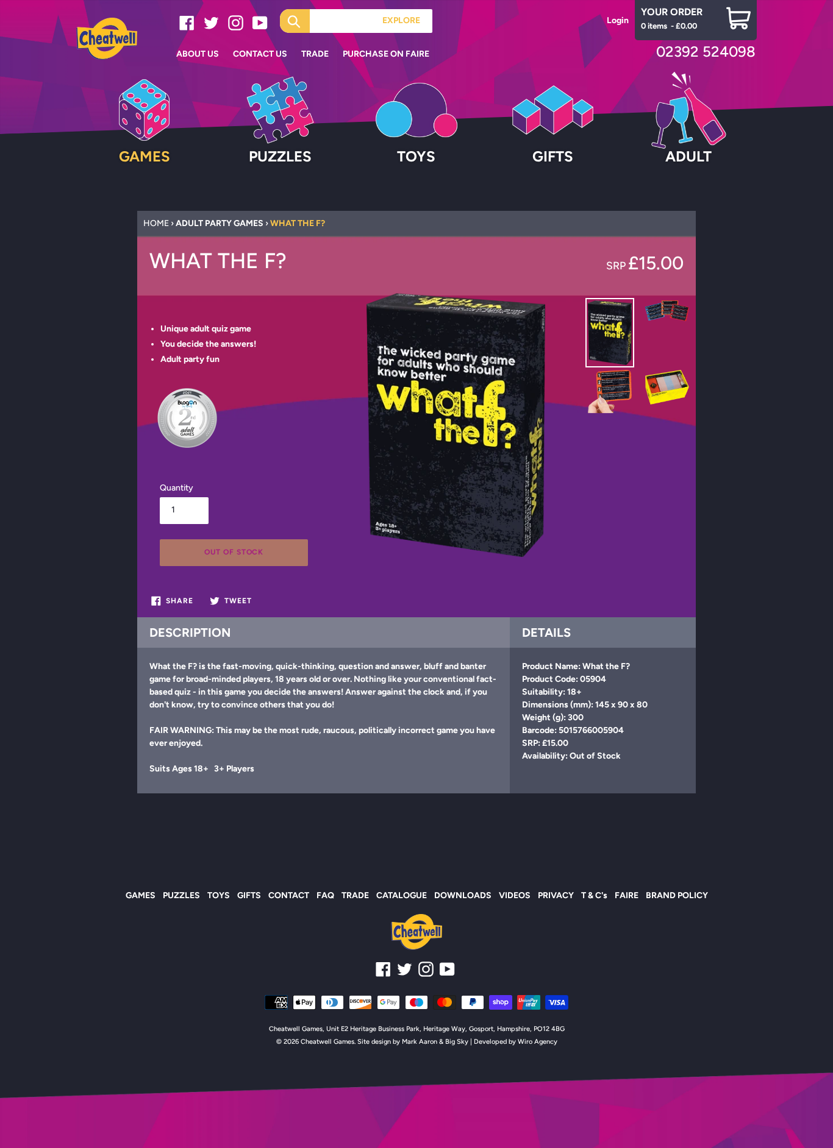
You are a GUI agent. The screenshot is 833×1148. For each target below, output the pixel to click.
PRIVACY (556, 895)
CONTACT (288, 895)
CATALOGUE (401, 895)
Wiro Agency (537, 1042)
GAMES (141, 895)
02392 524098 (706, 51)
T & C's (594, 895)
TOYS (218, 895)
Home (156, 223)
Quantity (176, 488)
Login (618, 20)
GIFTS (249, 895)
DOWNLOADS (463, 895)
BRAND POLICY (677, 895)
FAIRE (626, 895)
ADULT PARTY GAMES (219, 223)
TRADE (355, 895)
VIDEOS (515, 895)
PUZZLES (181, 895)
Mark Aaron (419, 1042)
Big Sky (456, 1042)
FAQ (325, 895)
